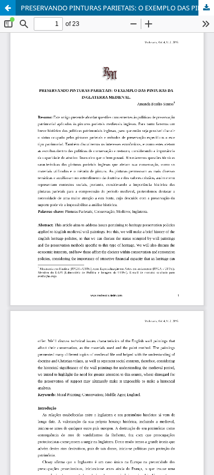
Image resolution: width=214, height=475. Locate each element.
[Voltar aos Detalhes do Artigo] (8, 8)
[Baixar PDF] (206, 8)
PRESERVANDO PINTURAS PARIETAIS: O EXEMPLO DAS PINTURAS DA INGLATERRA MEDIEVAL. (117, 7)
